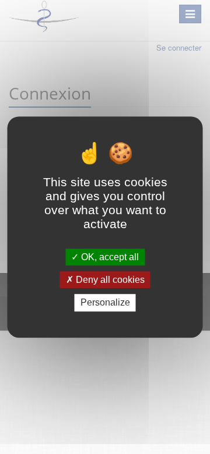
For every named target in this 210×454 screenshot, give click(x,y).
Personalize (105, 303)
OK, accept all (109, 257)
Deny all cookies (109, 280)
